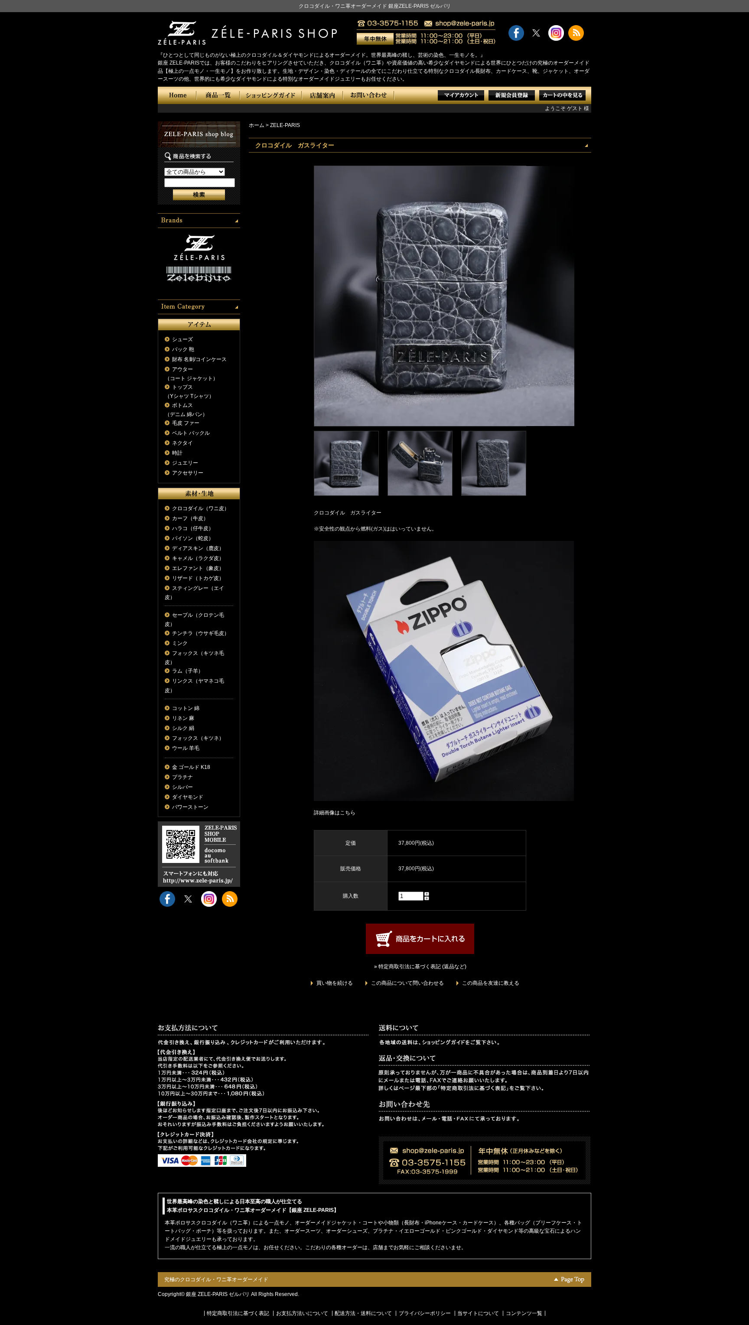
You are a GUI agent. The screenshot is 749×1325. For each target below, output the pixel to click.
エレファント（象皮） (198, 568)
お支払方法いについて (302, 1313)
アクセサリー (187, 472)
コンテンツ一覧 (524, 1313)
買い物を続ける (334, 983)
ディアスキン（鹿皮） (198, 548)
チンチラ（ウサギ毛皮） (200, 633)
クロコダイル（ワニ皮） (200, 508)
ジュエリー (185, 463)
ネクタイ (182, 443)
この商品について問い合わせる (407, 983)
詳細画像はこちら (334, 812)
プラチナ (182, 777)
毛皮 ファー (185, 423)
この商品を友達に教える (490, 983)
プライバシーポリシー (425, 1313)
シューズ (182, 339)
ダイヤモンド (187, 797)
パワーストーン (190, 807)
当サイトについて (478, 1313)
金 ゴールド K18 (191, 767)
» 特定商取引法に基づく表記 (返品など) (420, 966)
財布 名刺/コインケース (199, 359)
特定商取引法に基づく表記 (238, 1313)
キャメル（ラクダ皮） (198, 558)
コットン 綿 (185, 708)
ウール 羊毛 (185, 748)
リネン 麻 (183, 718)
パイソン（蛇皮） (193, 538)
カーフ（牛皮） (190, 518)
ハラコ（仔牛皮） (193, 528)
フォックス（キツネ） (198, 738)
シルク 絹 (183, 728)
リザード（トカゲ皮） (198, 578)
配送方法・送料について (363, 1313)
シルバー (182, 787)
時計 (177, 453)
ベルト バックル (191, 433)
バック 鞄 (183, 349)
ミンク (180, 643)
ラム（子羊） (187, 671)
